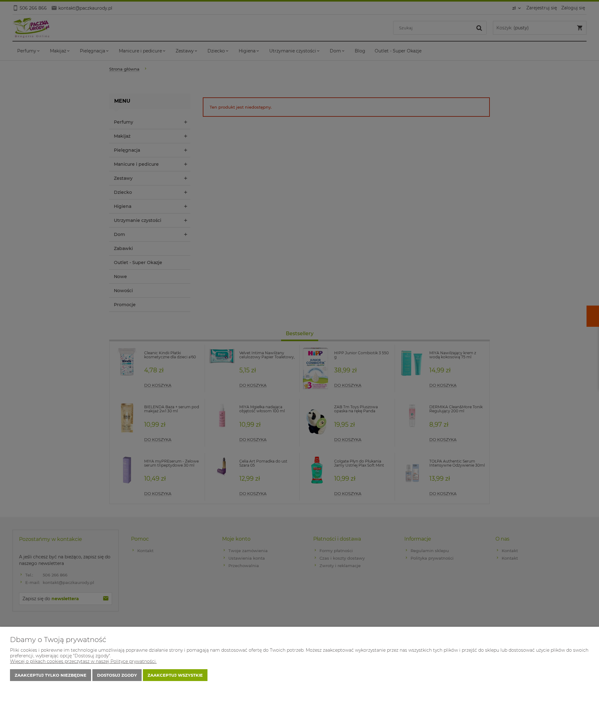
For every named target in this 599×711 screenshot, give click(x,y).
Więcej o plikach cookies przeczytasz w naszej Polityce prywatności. (83, 661)
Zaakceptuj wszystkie (175, 675)
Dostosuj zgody (117, 675)
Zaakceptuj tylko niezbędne (50, 675)
